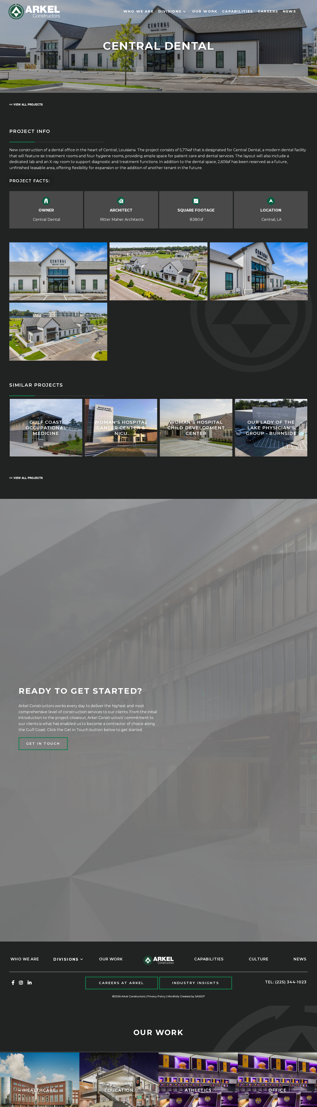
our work (204, 11)
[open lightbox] (58, 271)
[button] (173, 11)
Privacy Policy (156, 996)
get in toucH (43, 743)
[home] (34, 11)
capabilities (237, 11)
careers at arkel (121, 983)
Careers (268, 11)
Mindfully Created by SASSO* (186, 996)
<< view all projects (26, 104)
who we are (138, 11)
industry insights (195, 983)
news (289, 11)
